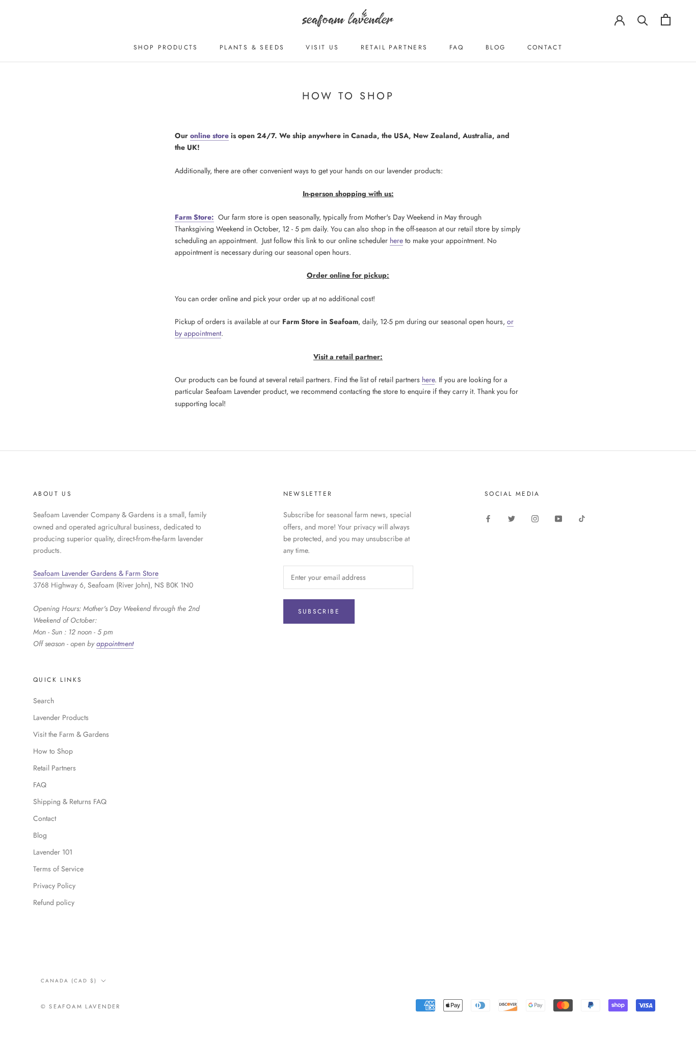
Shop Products (165, 47)
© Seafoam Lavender (81, 1006)
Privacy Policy (54, 886)
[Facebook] (488, 518)
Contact (545, 47)
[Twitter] (511, 518)
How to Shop (53, 751)
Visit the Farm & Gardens (71, 734)
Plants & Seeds (252, 47)
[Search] (642, 19)
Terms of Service (58, 869)
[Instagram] (535, 518)
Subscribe (319, 611)
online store (209, 135)
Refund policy (53, 902)
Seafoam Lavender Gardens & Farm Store (95, 573)
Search (43, 701)
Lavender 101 (52, 852)
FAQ (456, 47)
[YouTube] (558, 518)
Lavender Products (61, 717)
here (396, 240)
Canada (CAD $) (69, 980)
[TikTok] (581, 518)
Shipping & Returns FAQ (69, 801)
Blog (496, 47)
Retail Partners (394, 47)
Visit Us (322, 47)
